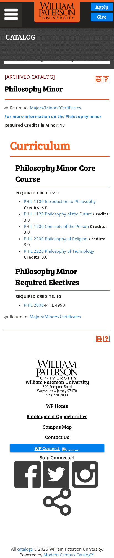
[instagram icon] (86, 473)
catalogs (25, 549)
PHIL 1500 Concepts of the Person (56, 226)
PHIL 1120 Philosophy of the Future (58, 214)
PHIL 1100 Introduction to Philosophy (60, 201)
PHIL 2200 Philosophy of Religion (55, 238)
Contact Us (57, 437)
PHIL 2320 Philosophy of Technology (59, 251)
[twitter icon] (57, 473)
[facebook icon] (28, 473)
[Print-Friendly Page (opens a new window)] (99, 79)
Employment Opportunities (57, 416)
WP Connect (47, 448)
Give (101, 17)
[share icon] (57, 501)
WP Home (57, 405)
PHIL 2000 (34, 305)
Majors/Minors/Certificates (55, 107)
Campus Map (57, 426)
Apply (101, 7)
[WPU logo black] (57, 10)
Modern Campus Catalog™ (68, 554)
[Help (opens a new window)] (106, 79)
